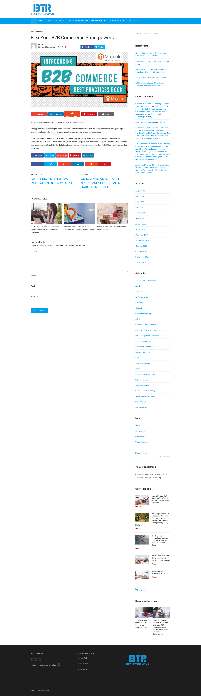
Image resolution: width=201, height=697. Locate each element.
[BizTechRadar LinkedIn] (58, 665)
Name (34, 275)
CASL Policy (82, 669)
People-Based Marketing (145, 374)
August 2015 (140, 262)
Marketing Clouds (142, 352)
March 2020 (140, 213)
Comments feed (141, 436)
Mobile (138, 358)
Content (138, 308)
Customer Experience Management (149, 330)
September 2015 (142, 257)
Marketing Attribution (78, 21)
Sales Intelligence (142, 385)
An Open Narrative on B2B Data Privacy (151, 77)
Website (34, 296)
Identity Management (144, 341)
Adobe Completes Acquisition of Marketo (160, 572)
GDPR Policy (83, 664)
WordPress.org (141, 442)
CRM (137, 319)
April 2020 (139, 207)
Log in (137, 425)
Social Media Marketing (145, 396)
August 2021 (140, 191)
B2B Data (139, 302)
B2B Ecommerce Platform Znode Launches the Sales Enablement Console (100, 183)
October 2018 (141, 246)
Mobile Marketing (142, 363)
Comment (35, 251)
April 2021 (139, 196)
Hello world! (164, 122)
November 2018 (142, 240)
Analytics (139, 291)
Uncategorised (141, 407)
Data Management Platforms (147, 335)
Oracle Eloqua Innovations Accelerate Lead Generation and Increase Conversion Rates (160, 540)
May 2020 (139, 202)
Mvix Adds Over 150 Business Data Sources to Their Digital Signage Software (152, 135)
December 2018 (141, 235)
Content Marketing (99, 21)
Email (33, 286)
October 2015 (141, 251)
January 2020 (140, 224)
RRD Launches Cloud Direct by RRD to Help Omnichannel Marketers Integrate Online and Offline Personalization (152, 156)
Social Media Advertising (145, 391)
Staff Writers (140, 402)
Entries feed (140, 431)
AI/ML (138, 286)
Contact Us (133, 21)
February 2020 (141, 218)
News (41, 21)
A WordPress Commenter (145, 122)
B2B (47, 21)
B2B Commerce (60, 21)
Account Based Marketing (145, 280)
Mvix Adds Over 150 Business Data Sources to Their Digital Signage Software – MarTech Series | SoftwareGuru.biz (152, 130)
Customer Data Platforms (145, 324)
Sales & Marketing (117, 21)
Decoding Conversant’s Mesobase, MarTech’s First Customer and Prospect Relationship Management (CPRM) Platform (152, 519)
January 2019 (140, 229)
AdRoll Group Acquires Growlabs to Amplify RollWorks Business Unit (161, 558)
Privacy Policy (83, 658)
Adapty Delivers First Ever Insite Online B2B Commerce (52, 180)
